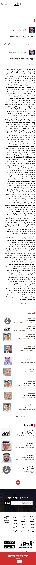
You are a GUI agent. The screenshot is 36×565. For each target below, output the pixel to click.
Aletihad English (6, 521)
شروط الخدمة (13, 531)
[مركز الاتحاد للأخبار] (18, 4)
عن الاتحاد (14, 523)
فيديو (23, 524)
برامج (15, 520)
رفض (13, 562)
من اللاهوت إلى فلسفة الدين (27, 457)
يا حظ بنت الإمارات (29, 445)
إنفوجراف (23, 527)
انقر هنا (19, 556)
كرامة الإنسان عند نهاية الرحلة (26, 469)
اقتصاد (32, 524)
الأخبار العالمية (32, 520)
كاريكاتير (15, 517)
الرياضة (32, 527)
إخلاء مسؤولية (6, 517)
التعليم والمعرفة (23, 520)
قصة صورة (22, 531)
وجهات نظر (31, 531)
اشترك (7, 503)
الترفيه (23, 517)
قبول (19, 562)
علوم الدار (31, 517)
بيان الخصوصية (14, 527)
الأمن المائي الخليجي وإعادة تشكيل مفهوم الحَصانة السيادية (25, 433)
